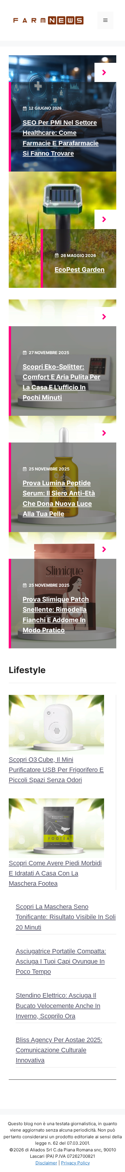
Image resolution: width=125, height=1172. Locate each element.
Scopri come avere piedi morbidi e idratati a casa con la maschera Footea (55, 873)
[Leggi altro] (105, 72)
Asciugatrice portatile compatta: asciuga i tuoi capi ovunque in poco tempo (61, 961)
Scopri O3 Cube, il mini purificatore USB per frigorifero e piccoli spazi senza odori (56, 770)
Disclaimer (46, 1163)
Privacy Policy (75, 1163)
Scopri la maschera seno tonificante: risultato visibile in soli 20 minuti (66, 917)
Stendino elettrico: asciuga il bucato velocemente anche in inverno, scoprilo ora (58, 1005)
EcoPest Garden (80, 269)
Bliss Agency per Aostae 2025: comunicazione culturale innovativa (59, 1050)
